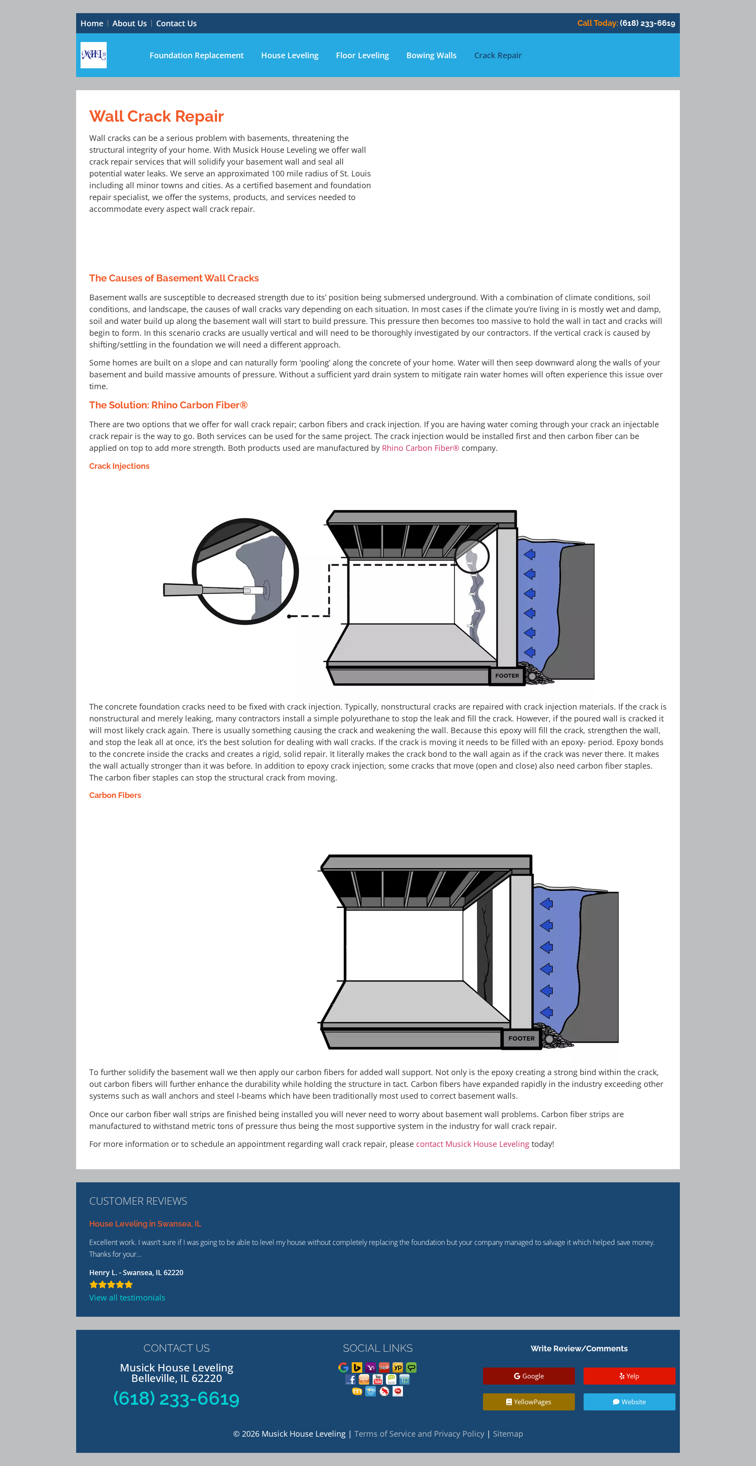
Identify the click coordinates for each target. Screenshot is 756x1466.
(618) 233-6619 (627, 23)
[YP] (397, 1367)
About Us (129, 23)
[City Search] (370, 1391)
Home (91, 23)
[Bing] (357, 1367)
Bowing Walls (431, 55)
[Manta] (357, 1391)
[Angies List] (411, 1367)
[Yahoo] (370, 1367)
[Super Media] (364, 1379)
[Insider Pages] (404, 1379)
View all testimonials (127, 1297)
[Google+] (343, 1367)
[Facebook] (350, 1379)
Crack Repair (498, 55)
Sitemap (508, 1433)
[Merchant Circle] (397, 1391)
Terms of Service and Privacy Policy (419, 1433)
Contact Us (176, 23)
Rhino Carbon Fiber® (420, 448)
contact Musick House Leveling (472, 1144)
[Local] (391, 1379)
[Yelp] (384, 1367)
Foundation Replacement (197, 55)
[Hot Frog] (384, 1391)
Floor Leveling (362, 55)
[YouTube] (377, 1379)
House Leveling (289, 55)
